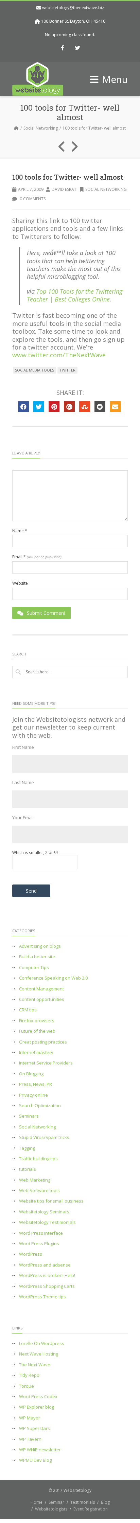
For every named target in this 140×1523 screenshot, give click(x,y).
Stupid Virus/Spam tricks (44, 1137)
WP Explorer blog (36, 1407)
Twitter (67, 370)
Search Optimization (40, 1105)
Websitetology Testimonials (47, 1222)
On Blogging (31, 1074)
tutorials (27, 1169)
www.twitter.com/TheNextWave (59, 355)
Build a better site (37, 957)
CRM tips (28, 1010)
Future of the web (37, 1031)
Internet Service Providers (46, 1063)
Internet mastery (36, 1052)
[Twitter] (78, 48)
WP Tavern (30, 1439)
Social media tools (34, 370)
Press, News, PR (35, 1084)
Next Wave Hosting (38, 1354)
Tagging (27, 1148)
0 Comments (32, 199)
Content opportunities (41, 999)
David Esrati (64, 189)
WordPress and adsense (45, 1265)
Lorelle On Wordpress (41, 1343)
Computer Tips (34, 967)
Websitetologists (51, 1509)
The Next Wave (34, 1365)
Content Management (41, 989)
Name (19, 531)
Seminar (56, 1502)
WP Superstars (34, 1428)
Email (37, 557)
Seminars (29, 1116)
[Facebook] (62, 48)
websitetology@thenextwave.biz (73, 7)
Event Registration (90, 1509)
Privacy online (33, 1095)
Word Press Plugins (39, 1244)
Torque (26, 1386)
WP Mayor (29, 1418)
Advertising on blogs (40, 946)
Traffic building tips (38, 1159)
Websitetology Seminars (44, 1212)
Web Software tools (39, 1190)
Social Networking (40, 128)
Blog (105, 1502)
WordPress (30, 1254)
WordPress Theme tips (42, 1297)
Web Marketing (34, 1180)
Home (36, 1502)
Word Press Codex (38, 1396)
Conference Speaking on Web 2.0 (53, 978)
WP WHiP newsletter (40, 1450)
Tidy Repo (29, 1375)
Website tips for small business (51, 1201)
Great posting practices (43, 1042)
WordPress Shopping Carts (47, 1286)
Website (20, 583)
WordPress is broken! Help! (47, 1275)
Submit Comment (46, 613)
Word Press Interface (41, 1233)
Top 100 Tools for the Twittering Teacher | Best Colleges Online (74, 295)
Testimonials (82, 1502)
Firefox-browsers (36, 1021)
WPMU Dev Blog (35, 1460)
